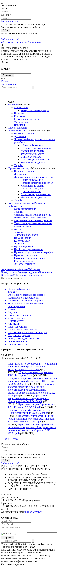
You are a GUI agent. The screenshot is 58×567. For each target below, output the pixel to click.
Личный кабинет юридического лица (34, 177)
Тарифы (18, 165)
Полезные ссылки (24, 133)
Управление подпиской (33, 162)
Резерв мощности (23, 261)
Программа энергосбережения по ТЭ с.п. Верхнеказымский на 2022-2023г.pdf (30, 411)
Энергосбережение (24, 263)
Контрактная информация (35, 110)
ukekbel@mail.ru (33, 512)
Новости (19, 113)
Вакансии (19, 124)
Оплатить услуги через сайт (36, 159)
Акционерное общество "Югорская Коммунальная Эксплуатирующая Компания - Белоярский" (26, 272)
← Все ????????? (10, 438)
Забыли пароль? (10, 21)
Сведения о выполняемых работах (33, 220)
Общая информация (32, 145)
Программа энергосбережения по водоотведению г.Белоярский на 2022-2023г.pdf (28, 398)
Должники (20, 136)
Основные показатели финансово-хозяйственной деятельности (33, 216)
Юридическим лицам (19, 168)
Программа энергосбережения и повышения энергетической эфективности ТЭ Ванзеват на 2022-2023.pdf (32, 381)
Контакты (19, 116)
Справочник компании (26, 119)
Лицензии (19, 243)
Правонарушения (23, 246)
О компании (21, 107)
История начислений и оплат (37, 148)
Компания (13, 104)
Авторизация (8, 84)
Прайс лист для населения (28, 249)
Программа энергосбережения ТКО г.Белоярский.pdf (30, 374)
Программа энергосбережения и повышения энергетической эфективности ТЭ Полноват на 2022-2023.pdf (31, 418)
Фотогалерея (21, 122)
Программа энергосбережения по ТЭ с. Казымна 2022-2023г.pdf (31, 405)
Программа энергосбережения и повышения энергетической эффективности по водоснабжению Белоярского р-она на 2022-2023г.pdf (32, 390)
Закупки (18, 232)
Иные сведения (22, 237)
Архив (17, 229)
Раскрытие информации (21, 203)
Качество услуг (22, 240)
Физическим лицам (18, 130)
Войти (4, 81)
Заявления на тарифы (26, 235)
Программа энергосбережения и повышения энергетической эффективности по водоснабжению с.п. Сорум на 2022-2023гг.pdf (32, 429)
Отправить (8, 537)
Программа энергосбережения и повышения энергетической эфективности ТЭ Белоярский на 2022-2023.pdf (32, 366)
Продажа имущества (25, 255)
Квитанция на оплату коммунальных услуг (32, 152)
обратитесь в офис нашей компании (21, 42)
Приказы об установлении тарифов (33, 252)
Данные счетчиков (31, 156)
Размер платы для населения (29, 258)
